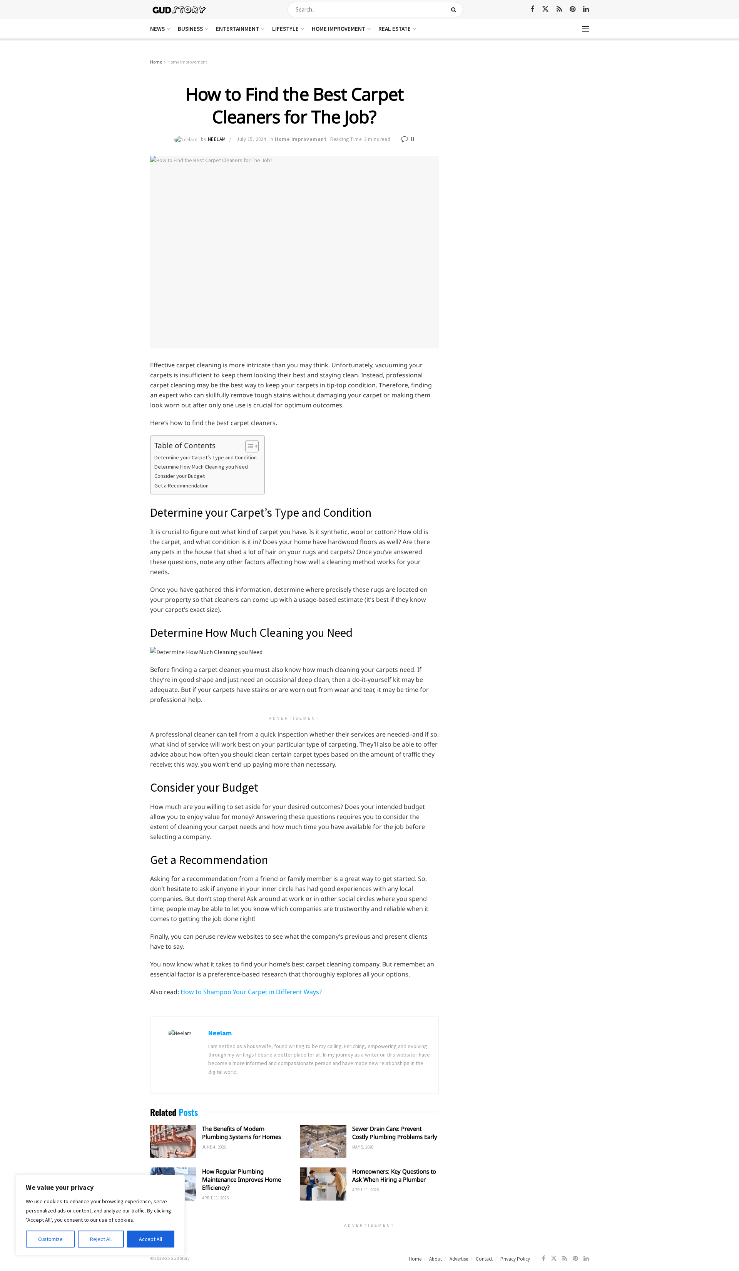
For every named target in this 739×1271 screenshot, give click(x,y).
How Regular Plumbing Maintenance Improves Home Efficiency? (241, 1179)
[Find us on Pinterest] (572, 9)
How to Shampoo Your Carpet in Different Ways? (251, 992)
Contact (484, 1259)
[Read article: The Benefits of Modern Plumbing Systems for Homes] (173, 1141)
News (157, 28)
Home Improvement (338, 28)
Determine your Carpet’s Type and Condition (205, 457)
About (435, 1259)
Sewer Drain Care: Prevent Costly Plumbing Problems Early (394, 1132)
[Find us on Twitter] (545, 9)
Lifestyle (285, 28)
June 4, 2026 (214, 1147)
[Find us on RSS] (559, 9)
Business (190, 28)
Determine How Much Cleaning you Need (201, 466)
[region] (100, 1215)
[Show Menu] (585, 29)
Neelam (217, 139)
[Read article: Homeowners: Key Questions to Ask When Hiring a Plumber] (323, 1184)
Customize (50, 1239)
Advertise (459, 1259)
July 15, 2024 (251, 139)
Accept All (150, 1239)
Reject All (101, 1239)
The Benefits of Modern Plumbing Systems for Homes (241, 1132)
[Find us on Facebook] (532, 9)
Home (156, 62)
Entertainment (237, 28)
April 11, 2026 (215, 1198)
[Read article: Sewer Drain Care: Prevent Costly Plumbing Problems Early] (323, 1141)
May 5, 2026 (363, 1147)
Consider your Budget (179, 475)
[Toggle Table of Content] (248, 446)
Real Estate (394, 28)
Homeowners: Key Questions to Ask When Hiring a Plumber (394, 1175)
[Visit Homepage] (179, 9)
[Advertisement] (522, 115)
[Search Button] (455, 9)
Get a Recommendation (181, 485)
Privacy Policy (515, 1259)
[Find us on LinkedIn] (586, 9)
